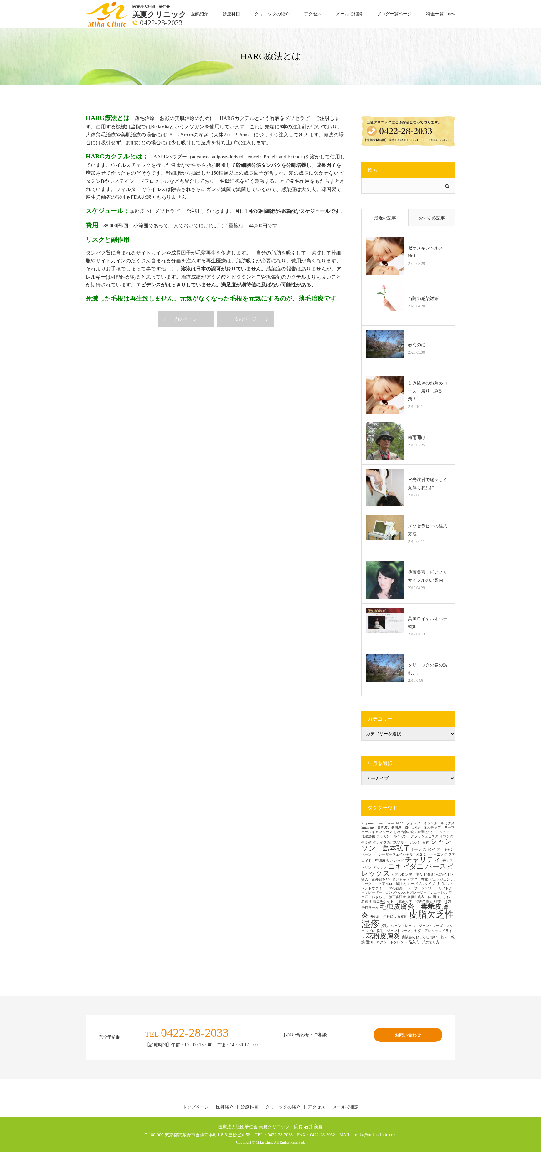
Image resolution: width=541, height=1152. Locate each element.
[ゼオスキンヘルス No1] (385, 256)
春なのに (416, 344)
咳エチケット (385, 901)
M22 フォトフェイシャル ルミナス (425, 823)
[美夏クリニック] (107, 13)
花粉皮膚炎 (383, 936)
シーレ (416, 849)
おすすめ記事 (432, 218)
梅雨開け (416, 437)
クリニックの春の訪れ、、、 (427, 669)
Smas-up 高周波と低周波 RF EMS (392, 827)
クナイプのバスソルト (390, 842)
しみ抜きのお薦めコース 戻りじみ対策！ (427, 391)
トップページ (196, 1107)
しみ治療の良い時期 (409, 832)
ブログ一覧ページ (394, 14)
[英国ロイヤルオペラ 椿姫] (385, 626)
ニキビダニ (406, 866)
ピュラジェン (439, 879)
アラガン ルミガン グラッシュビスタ (407, 836)
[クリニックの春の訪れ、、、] (385, 673)
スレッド (397, 860)
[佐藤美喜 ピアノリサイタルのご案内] (385, 580)
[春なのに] (385, 348)
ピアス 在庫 (417, 879)
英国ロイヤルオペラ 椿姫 (429, 622)
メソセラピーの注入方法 (427, 530)
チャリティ (423, 859)
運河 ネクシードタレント (386, 942)
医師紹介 (199, 14)
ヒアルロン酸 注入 (406, 874)
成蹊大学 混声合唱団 (415, 901)
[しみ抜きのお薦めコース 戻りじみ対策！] (385, 395)
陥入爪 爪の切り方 (424, 942)
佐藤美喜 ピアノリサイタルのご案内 (427, 576)
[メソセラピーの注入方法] (385, 534)
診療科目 (231, 14)
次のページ (245, 319)
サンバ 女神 (419, 842)
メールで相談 (349, 14)
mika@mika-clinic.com (376, 1134)
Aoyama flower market (378, 823)
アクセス (313, 14)
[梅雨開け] (385, 441)
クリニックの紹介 (272, 14)
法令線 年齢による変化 (388, 916)
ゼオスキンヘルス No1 (427, 252)
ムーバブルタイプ (421, 884)
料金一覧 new (440, 14)
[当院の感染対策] (385, 302)
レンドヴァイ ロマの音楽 (383, 888)
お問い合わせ (408, 1035)
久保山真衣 (416, 897)
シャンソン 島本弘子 (406, 845)
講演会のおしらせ (415, 937)
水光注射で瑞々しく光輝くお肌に (427, 483)
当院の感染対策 (423, 298)
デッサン (380, 867)
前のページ (186, 319)
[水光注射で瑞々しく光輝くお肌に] (385, 487)
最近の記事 (385, 218)
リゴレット (444, 884)
